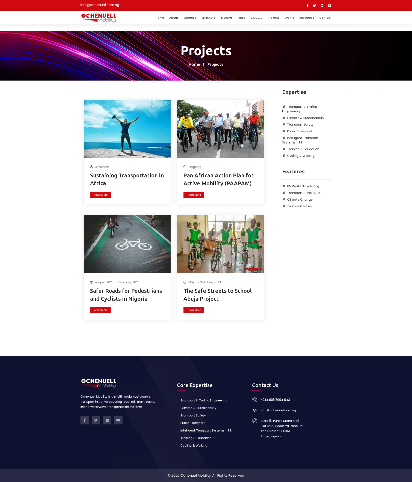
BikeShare (208, 18)
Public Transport (192, 423)
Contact (325, 18)
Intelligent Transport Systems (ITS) (206, 430)
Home (160, 18)
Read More (101, 195)
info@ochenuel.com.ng (278, 410)
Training (226, 18)
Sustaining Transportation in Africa (127, 179)
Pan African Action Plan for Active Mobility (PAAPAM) (218, 179)
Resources (306, 18)
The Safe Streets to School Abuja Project (217, 295)
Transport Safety (193, 415)
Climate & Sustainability (198, 408)
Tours (241, 18)
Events (289, 18)
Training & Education (196, 438)
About (173, 18)
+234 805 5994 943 (275, 400)
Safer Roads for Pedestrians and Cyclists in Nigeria (126, 295)
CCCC (256, 18)
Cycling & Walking (193, 445)
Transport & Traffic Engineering (203, 400)
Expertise (189, 18)
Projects (273, 18)
